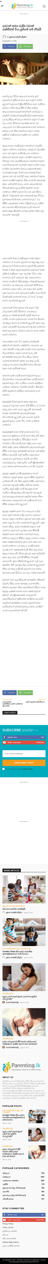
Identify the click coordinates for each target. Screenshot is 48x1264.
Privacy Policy (27, 769)
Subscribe (40, 742)
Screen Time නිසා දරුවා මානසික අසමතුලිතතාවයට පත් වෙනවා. (17, 952)
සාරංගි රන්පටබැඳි (12, 1002)
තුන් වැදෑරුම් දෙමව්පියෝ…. (36, 702)
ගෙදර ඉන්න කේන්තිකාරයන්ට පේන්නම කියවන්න (12, 704)
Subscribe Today (24, 762)
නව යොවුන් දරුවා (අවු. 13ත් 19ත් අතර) (16, 948)
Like (42, 737)
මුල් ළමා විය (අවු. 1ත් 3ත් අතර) (13, 906)
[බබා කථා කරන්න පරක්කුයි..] (24, 889)
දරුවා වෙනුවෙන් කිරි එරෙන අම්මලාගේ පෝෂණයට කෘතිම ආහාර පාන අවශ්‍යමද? (19, 1042)
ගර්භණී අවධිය (7, 993)
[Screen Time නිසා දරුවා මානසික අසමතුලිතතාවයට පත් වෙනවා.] (24, 932)
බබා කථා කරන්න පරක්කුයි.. (14, 909)
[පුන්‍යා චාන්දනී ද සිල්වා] (4, 37)
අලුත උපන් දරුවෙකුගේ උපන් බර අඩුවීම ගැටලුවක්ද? (19, 997)
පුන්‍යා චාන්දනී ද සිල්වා (18, 37)
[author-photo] (4, 912)
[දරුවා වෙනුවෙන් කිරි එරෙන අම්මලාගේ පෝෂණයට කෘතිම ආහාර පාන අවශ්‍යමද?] (24, 1022)
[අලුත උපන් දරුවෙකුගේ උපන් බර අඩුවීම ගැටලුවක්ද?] (24, 977)
